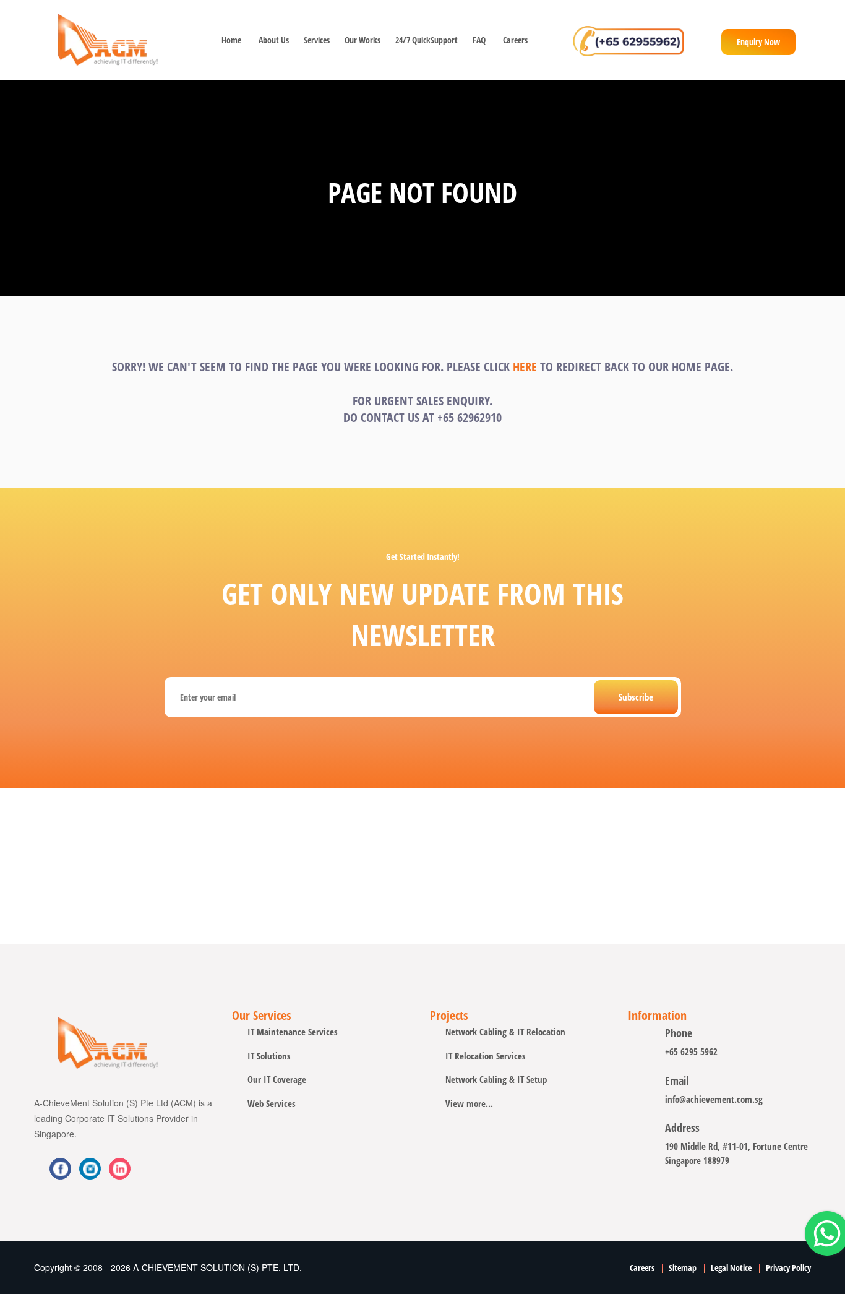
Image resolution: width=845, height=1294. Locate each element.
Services (315, 40)
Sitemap (683, 1268)
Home (231, 40)
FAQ (479, 40)
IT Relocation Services (485, 1056)
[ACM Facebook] (60, 1169)
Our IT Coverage (276, 1079)
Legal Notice (731, 1268)
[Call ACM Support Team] (628, 40)
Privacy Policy (788, 1268)
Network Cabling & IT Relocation (505, 1031)
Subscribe (636, 697)
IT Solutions (269, 1056)
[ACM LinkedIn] (90, 1169)
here (525, 366)
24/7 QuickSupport (425, 40)
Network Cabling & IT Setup (496, 1079)
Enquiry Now (758, 42)
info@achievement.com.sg (714, 1099)
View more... (469, 1103)
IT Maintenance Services (292, 1031)
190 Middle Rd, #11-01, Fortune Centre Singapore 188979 (736, 1153)
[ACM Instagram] (120, 1169)
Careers (515, 40)
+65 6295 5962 (691, 1051)
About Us (272, 40)
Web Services (271, 1103)
